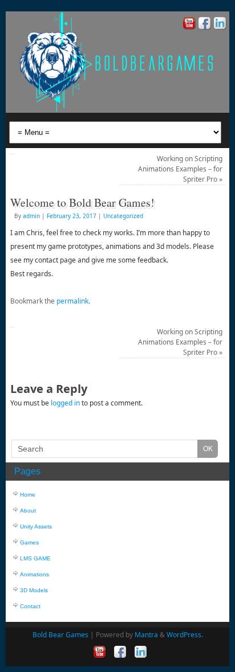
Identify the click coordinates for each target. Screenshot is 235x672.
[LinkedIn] (218, 24)
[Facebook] (203, 24)
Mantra (146, 635)
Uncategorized (123, 216)
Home (27, 494)
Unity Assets (36, 526)
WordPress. (185, 635)
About (28, 510)
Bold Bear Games (60, 635)
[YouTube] (188, 24)
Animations (34, 574)
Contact (30, 606)
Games (29, 542)
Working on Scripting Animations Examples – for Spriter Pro (180, 169)
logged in (65, 403)
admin (31, 216)
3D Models (34, 590)
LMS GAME (35, 558)
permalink (72, 301)
